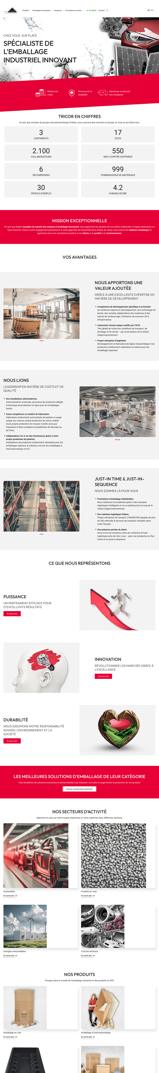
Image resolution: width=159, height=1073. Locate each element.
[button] (40, 340)
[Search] (107, 10)
